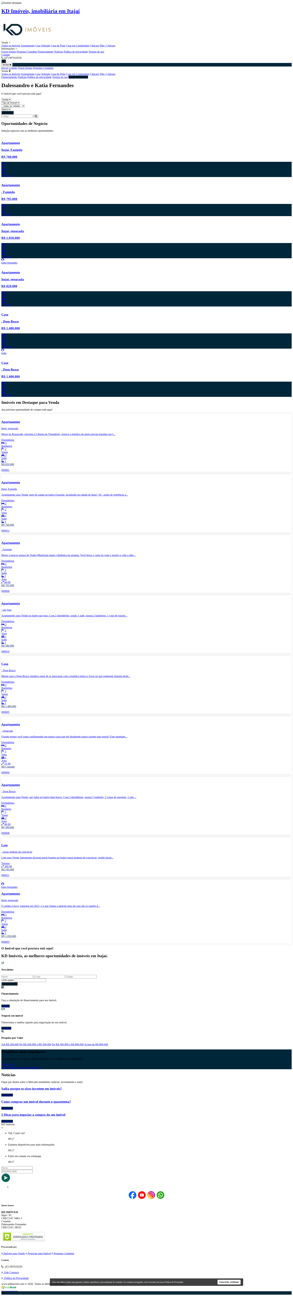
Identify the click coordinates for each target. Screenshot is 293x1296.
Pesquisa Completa (27, 51)
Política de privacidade (76, 51)
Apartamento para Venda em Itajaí (22, 1067)
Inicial (4, 68)
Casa (38, 45)
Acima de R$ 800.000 (96, 1044)
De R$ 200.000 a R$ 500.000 (35, 1044)
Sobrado (45, 45)
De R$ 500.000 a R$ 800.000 (68, 1044)
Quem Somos (8, 51)
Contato (5, 54)
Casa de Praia (58, 45)
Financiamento (45, 51)
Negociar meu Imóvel (39, 1253)
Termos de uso (96, 51)
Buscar (8, 112)
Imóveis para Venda (14, 1253)
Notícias (58, 51)
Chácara (94, 45)
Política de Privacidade (174, 1282)
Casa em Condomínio (77, 45)
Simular (5, 1006)
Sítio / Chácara (107, 45)
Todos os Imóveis (10, 45)
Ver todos (7, 1064)
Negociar (6, 1028)
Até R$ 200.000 (10, 1044)
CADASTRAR (9, 984)
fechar (6, 64)
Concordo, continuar (229, 1282)
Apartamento (28, 45)
